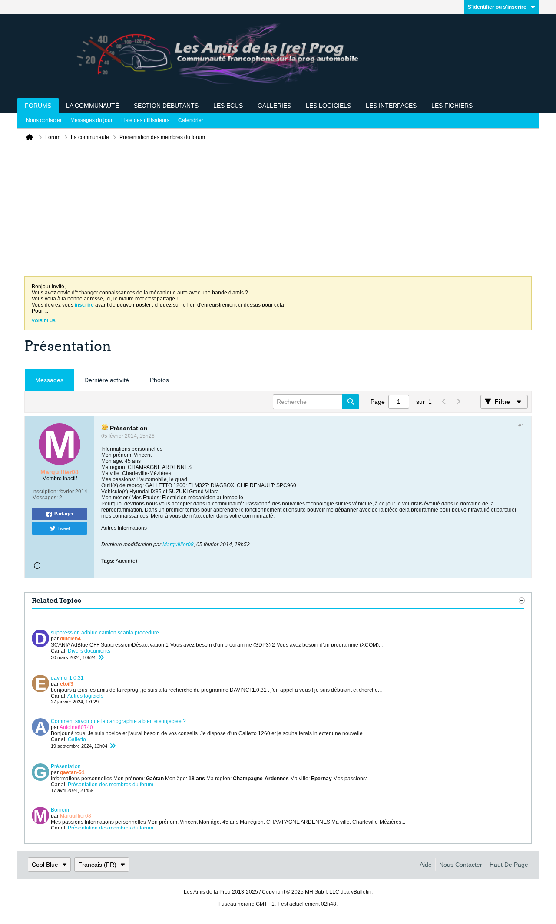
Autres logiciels (85, 696)
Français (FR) (97, 864)
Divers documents (89, 651)
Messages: (45, 498)
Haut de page (509, 864)
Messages (49, 379)
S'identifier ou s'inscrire (497, 7)
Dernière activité (106, 379)
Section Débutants (166, 105)
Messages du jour (91, 120)
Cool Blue (45, 864)
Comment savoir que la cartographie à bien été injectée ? (118, 721)
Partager (63, 513)
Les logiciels (328, 105)
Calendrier (190, 120)
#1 (521, 426)
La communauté (92, 105)
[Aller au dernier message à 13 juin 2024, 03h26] (100, 657)
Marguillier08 (178, 544)
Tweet (63, 528)
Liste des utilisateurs (145, 120)
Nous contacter (44, 120)
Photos (159, 379)
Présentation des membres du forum (110, 785)
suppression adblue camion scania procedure (105, 633)
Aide (426, 864)
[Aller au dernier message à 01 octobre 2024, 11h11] (112, 745)
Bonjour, (60, 810)
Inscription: (45, 491)
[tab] (49, 380)
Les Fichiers (452, 105)
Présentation (66, 766)
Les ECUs (228, 105)
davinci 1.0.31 (67, 678)
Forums (38, 105)
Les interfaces (391, 105)
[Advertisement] (278, 211)
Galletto (77, 739)
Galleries (274, 105)
